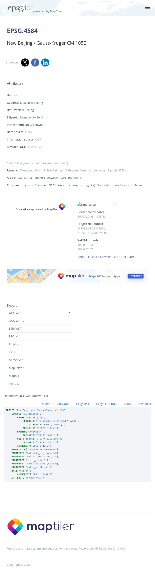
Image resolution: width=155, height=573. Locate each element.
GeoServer (16, 360)
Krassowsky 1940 (31, 117)
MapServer (16, 368)
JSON (12, 352)
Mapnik (14, 376)
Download (144, 404)
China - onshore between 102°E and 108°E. (53, 178)
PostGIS (14, 384)
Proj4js (13, 344)
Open (46, 404)
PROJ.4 (13, 336)
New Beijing (35, 103)
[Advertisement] (77, 503)
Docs (127, 404)
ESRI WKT (15, 328)
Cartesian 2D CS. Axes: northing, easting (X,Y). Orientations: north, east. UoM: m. (89, 185)
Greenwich (37, 125)
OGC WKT (15, 313)
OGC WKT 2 (16, 320)
